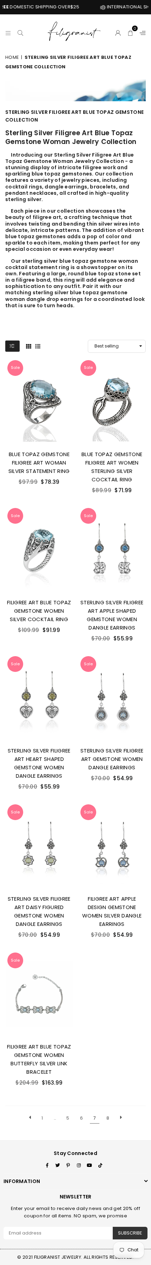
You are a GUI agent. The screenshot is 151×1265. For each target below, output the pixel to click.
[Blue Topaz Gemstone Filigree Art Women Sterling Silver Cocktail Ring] (112, 401)
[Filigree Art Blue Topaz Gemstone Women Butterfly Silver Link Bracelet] (39, 994)
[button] (130, 32)
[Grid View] (28, 346)
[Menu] (8, 32)
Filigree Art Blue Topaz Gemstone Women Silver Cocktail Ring (39, 611)
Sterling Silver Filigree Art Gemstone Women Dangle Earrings (111, 759)
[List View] (37, 346)
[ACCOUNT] (118, 32)
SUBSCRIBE (130, 1233)
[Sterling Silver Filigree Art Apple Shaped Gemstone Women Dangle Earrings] (112, 549)
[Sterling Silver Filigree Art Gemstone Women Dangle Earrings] (112, 697)
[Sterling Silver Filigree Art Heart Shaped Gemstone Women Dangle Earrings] (39, 697)
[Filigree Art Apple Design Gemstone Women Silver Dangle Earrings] (112, 846)
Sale (15, 367)
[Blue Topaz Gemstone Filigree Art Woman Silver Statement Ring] (39, 401)
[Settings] (141, 32)
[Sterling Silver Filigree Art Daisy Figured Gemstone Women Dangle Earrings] (39, 846)
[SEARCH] (20, 32)
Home (12, 57)
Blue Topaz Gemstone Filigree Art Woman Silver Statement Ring (39, 463)
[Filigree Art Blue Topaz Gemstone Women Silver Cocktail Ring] (39, 549)
